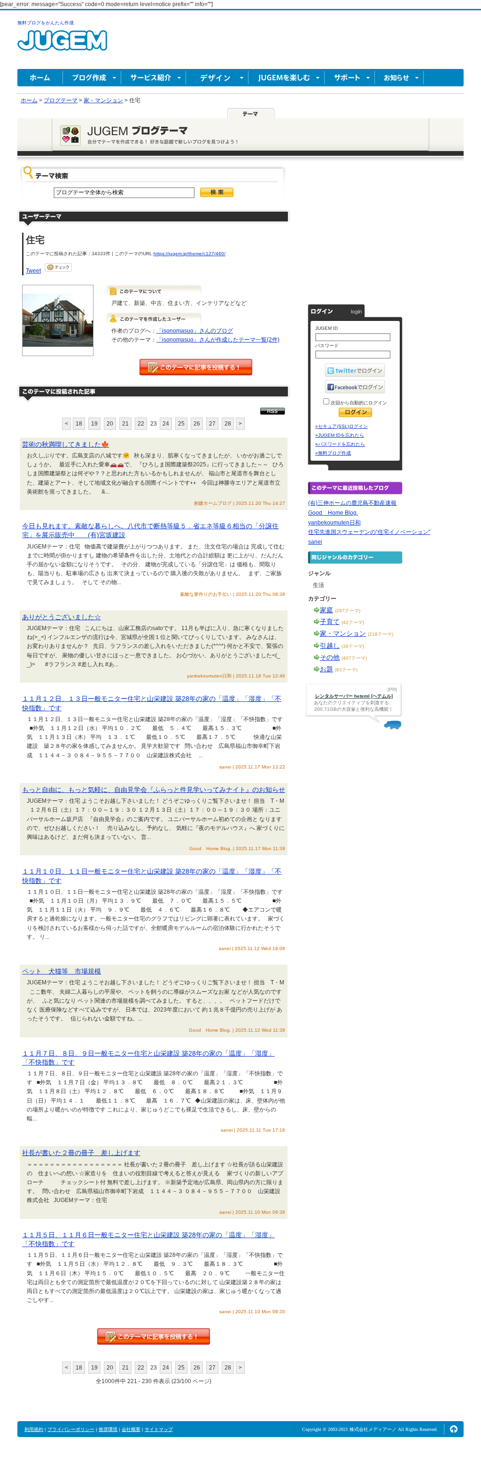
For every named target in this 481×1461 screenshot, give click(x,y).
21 (125, 423)
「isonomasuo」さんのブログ (194, 330)
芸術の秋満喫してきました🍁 (65, 444)
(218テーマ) (380, 634)
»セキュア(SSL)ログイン (341, 426)
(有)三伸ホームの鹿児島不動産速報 (352, 503)
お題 (326, 669)
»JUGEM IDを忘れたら (339, 435)
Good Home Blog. (333, 513)
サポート (350, 77)
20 (110, 423)
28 (228, 423)
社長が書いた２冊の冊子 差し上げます (81, 1153)
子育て (330, 621)
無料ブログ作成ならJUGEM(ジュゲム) (62, 46)
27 (212, 423)
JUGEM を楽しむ (286, 77)
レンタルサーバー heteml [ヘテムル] (354, 696)
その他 (330, 657)
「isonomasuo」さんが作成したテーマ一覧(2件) (217, 339)
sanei (315, 542)
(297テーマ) (347, 610)
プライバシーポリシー (70, 1429)
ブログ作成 (92, 77)
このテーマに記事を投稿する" (153, 1336)
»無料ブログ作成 (333, 453)
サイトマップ (159, 1429)
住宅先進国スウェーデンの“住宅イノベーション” (369, 532)
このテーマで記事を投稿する (196, 367)
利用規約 (33, 1429)
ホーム (40, 77)
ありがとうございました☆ (61, 617)
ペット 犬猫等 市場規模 (61, 971)
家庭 (326, 610)
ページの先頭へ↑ (454, 1429)
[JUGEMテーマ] (250, 113)
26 (197, 423)
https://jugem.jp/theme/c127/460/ (189, 253)
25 (181, 423)
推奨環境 (108, 1429)
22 (141, 423)
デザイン (217, 77)
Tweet (33, 270)
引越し (330, 645)
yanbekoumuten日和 (334, 522)
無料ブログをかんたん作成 (45, 22)
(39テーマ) (352, 646)
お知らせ (399, 77)
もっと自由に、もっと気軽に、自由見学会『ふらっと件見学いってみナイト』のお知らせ (153, 789)
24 (166, 423)
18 (79, 423)
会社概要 (131, 1429)
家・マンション (343, 633)
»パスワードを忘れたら (340, 444)
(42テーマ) (352, 622)
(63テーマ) (346, 669)
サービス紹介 (153, 77)
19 (94, 423)
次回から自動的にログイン (358, 402)
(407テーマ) (354, 658)
